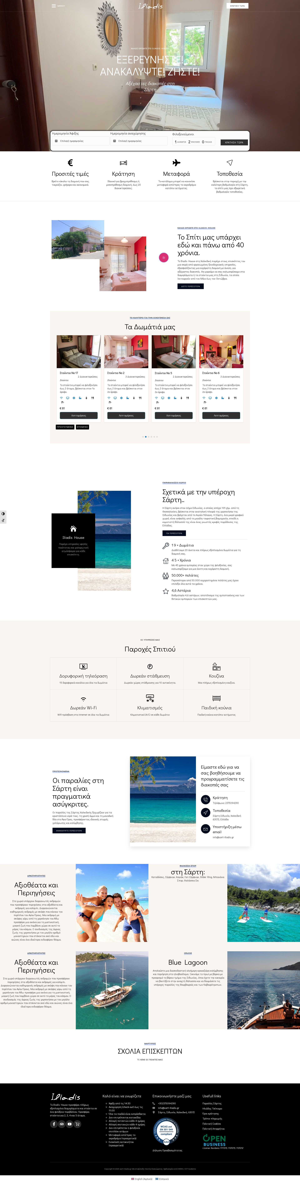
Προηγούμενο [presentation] (65, 426)
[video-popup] (163, 257)
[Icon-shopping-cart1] (77, 1124)
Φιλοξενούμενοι (183, 134)
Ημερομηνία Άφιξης (65, 133)
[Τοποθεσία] (205, 812)
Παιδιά (208, 141)
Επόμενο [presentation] (82, 426)
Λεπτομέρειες (78, 415)
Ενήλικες (195, 141)
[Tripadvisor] (62, 1124)
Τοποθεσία (221, 810)
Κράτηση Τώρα (234, 142)
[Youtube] (69, 1124)
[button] (54, 6)
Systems (192, 1168)
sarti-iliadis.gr (126, 1168)
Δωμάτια (181, 141)
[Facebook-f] (54, 1124)
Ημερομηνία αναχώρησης (128, 133)
